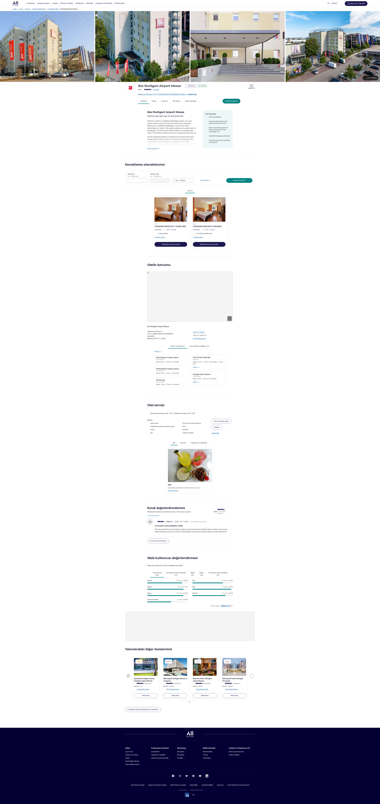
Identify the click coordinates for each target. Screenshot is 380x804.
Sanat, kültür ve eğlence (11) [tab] (199, 346)
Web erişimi (180, 751)
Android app (206, 758)
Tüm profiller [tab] (157, 574)
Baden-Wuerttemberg (39, 9)
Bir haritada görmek (143, 689)
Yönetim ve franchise (131, 755)
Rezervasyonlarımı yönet (236, 751)
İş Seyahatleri (155, 751)
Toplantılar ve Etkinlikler (158, 755)
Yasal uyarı (220, 785)
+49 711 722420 (198, 332)
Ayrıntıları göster (173, 490)
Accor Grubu (129, 751)
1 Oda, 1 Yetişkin (179, 180)
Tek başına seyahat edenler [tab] (217, 574)
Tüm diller (180, 758)
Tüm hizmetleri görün (221, 421)
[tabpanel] (190, 221)
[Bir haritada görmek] (190, 297)
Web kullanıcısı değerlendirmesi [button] (172, 558)
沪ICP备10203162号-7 (196, 790)
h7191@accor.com (199, 339)
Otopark (216, 427)
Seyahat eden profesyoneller (160, 758)
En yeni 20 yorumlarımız (158, 541)
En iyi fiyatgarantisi (251, 86)
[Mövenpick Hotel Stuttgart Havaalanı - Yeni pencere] (234, 667)
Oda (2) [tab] (190, 191)
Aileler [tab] (192, 574)
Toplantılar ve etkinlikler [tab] (199, 443)
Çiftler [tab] (202, 574)
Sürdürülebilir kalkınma (132, 761)
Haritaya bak (192, 94)
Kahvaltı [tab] (183, 443)
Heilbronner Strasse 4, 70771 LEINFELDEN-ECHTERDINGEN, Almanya (162, 94)
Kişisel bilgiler (194, 785)
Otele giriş (133, 175)
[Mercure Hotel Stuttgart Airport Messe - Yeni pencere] (205, 667)
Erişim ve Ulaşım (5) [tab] (178, 346)
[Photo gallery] (190, 46)
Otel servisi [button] (155, 405)
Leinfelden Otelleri (53, 9)
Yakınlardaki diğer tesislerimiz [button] (148, 649)
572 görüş (156, 89)
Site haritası (180, 755)
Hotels (15, 9)
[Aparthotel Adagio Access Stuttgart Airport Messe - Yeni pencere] (146, 667)
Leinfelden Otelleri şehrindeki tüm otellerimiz (143, 709)
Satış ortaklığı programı (132, 764)
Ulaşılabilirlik (215, 433)
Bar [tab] (174, 443)
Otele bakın (146, 695)
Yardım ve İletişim (234, 755)
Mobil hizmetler (207, 751)
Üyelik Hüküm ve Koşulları (178, 785)
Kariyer (127, 758)
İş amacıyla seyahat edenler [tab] (176, 574)
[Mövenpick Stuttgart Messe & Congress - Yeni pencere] (175, 667)
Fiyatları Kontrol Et (231, 101)
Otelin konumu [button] (159, 265)
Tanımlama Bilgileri (207, 785)
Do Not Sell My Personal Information (238, 785)
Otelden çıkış (155, 175)
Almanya (28, 9)
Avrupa (21, 9)
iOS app (205, 755)
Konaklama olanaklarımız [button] (145, 164)
